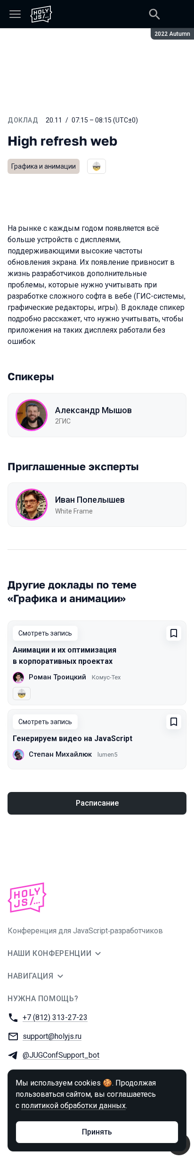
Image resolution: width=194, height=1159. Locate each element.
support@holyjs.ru (52, 1036)
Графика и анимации (43, 166)
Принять (97, 1131)
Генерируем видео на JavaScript (72, 738)
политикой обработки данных (73, 1105)
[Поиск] (154, 14)
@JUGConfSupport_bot (61, 1055)
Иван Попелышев (90, 500)
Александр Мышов (93, 410)
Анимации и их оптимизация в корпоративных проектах (64, 655)
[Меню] (15, 14)
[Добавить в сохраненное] (173, 633)
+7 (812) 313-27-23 (55, 1017)
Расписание (97, 803)
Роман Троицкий (57, 677)
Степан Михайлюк (60, 754)
